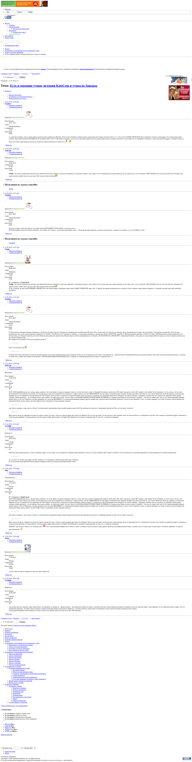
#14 (18, 247)
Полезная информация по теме (19, 668)
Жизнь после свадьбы (16, 682)
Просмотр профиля (15, 105)
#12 (18, 149)
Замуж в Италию (14, 661)
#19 (18, 536)
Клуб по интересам (19, 690)
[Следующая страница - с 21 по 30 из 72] (30, 74)
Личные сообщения (11, 632)
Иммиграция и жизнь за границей (20, 681)
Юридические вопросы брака (23, 672)
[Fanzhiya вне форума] (29, 117)
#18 (18, 468)
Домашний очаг (18, 691)
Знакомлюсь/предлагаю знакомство (25, 677)
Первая (16, 74)
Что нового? (9, 36)
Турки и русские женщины (18, 647)
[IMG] (7, 728)
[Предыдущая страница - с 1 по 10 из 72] (19, 74)
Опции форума (14, 27)
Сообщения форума (15, 107)
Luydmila (12, 243)
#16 (18, 363)
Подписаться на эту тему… (18, 98)
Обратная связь (10, 751)
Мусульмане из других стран (18, 650)
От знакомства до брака (13, 666)
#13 (18, 193)
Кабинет (8, 630)
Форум (7, 23)
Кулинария (16, 693)
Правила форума (6, 734)
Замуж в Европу (14, 659)
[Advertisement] (37, 62)
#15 (18, 297)
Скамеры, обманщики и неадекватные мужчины (29, 674)
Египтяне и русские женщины (19, 648)
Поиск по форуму (11, 638)
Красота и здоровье (19, 688)
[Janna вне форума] (28, 552)
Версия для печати (15, 95)
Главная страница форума (13, 639)
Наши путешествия (19, 700)
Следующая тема (21, 706)
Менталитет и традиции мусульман (21, 645)
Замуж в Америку (15, 663)
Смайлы (7, 726)
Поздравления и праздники (22, 697)
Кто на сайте (9, 636)
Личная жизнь (17, 695)
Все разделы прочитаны (21, 29)
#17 (18, 424)
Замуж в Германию (15, 656)
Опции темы (8, 91)
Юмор (15, 699)
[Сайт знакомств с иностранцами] (179, 83)
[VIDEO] (8, 729)
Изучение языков (18, 670)
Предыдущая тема (8, 706)
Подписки (8, 634)
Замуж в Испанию (15, 657)
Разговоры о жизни (15, 686)
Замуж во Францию (15, 654)
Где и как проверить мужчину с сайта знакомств (29, 679)
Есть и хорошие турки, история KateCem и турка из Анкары (53, 85)
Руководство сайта (19, 32)
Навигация (12, 30)
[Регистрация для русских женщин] (179, 99)
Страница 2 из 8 (6, 74)
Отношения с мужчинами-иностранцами (19, 652)
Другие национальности (17, 665)
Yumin (11, 189)
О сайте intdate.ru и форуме (18, 702)
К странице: (9, 77)
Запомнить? (11, 15)
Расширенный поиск (12, 45)
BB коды (8, 724)
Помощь (7, 9)
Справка (12, 25)
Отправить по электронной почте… (21, 97)
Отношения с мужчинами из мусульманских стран (22, 643)
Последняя (35, 74)
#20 (18, 578)
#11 (18, 102)
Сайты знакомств (19, 675)
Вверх (9, 145)
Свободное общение (12, 684)
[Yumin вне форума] (27, 263)
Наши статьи (9, 38)
